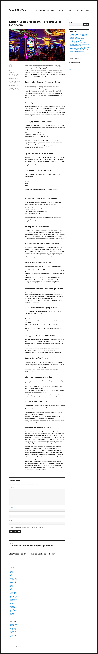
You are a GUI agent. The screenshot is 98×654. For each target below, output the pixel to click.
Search (70, 22)
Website (11, 520)
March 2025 (12, 590)
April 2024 (12, 606)
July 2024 (12, 602)
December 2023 (13, 611)
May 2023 (12, 613)
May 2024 (12, 604)
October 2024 (13, 597)
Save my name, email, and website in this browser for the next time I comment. (27, 527)
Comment (12, 487)
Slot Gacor (68, 10)
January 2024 (13, 610)
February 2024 (13, 609)
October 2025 (13, 581)
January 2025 (13, 593)
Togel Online (12, 636)
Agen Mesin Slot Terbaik (14, 75)
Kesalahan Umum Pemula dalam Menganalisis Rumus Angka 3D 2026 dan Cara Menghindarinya (78, 40)
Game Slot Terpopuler (13, 81)
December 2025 (13, 578)
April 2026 (12, 575)
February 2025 (13, 592)
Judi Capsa (42, 10)
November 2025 (13, 579)
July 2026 (12, 571)
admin (10, 68)
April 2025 (12, 589)
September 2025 (13, 582)
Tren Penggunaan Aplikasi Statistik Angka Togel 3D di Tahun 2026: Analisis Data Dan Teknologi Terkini (79, 36)
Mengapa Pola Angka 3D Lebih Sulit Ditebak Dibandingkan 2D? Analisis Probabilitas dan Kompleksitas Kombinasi (79, 44)
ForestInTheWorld (17, 10)
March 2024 (12, 607)
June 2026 (12, 572)
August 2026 (12, 569)
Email (11, 514)
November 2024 (13, 596)
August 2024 (12, 600)
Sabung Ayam (60, 10)
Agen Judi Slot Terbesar (14, 74)
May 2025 (12, 588)
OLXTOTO (19, 646)
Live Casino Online (14, 629)
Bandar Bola (34, 10)
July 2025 (12, 585)
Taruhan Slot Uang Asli (14, 89)
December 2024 (13, 595)
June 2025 (12, 586)
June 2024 (12, 603)
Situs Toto (71, 69)
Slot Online (76, 10)
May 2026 (12, 574)
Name (11, 507)
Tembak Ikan (13, 635)
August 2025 (12, 583)
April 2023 (12, 614)
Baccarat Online (85, 10)
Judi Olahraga (50, 10)
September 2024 (13, 599)
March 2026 (12, 576)
